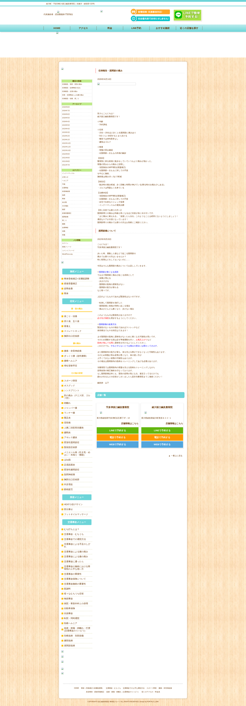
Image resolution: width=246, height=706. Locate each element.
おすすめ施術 (163, 28)
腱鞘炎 (67, 432)
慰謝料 (67, 589)
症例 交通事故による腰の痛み (73, 95)
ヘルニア (65, 180)
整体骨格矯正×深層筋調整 (76, 278)
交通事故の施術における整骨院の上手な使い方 (77, 567)
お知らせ (65, 177)
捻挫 (63, 195)
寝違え (67, 326)
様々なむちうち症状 (74, 593)
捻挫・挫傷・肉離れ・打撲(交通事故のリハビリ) (77, 629)
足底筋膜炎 (69, 465)
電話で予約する (118, 437)
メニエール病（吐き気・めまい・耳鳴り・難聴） (77, 453)
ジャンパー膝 (70, 408)
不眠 (63, 184)
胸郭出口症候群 (71, 336)
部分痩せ (68, 509)
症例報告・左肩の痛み (70, 91)
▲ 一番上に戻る (175, 456)
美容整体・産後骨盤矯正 (95, 692)
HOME (56, 28)
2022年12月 (66, 143)
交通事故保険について (75, 579)
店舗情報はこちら (130, 423)
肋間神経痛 (69, 474)
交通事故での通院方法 (75, 539)
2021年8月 (66, 161)
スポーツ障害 (70, 381)
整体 (63, 199)
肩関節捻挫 (69, 645)
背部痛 (67, 422)
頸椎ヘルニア (70, 623)
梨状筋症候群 (70, 447)
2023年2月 (66, 136)
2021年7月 (66, 165)
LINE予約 (136, 28)
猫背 (63, 209)
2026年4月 (66, 121)
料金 (109, 28)
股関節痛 (65, 217)
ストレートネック (72, 331)
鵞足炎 (67, 418)
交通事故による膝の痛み (76, 556)
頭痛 (63, 231)
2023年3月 (66, 132)
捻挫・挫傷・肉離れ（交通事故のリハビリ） (123, 692)
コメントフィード (68, 250)
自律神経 (65, 227)
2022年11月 (66, 147)
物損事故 (68, 598)
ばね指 (67, 460)
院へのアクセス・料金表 (151, 692)
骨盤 (63, 235)
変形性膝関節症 (71, 469)
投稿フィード (66, 247)
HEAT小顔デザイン (73, 504)
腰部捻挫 (68, 640)
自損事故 (68, 613)
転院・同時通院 (71, 618)
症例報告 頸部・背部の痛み (72, 84)
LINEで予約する (117, 430)
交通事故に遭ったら (74, 561)
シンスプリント (71, 390)
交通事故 (65, 188)
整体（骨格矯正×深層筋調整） (92, 688)
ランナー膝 (69, 413)
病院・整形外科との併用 (76, 603)
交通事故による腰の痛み (76, 551)
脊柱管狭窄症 (70, 365)
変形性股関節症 (71, 442)
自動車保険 (69, 608)
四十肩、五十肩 (71, 321)
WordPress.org (67, 254)
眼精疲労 (68, 489)
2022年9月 (66, 154)
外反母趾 (68, 484)
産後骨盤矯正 (66, 213)
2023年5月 (66, 125)
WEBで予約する (117, 444)
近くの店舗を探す (189, 28)
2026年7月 (66, 111)
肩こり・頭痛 (70, 316)
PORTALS (150, 702)
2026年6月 (66, 114)
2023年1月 (66, 140)
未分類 (64, 202)
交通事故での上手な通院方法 (134, 688)
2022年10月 (66, 150)
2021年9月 (66, 158)
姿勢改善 (68, 288)
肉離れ (67, 403)
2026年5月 (66, 118)
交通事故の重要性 (72, 574)
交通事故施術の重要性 (75, 584)
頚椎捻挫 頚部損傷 (74, 636)
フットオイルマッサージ (76, 514)
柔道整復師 (60, 14)
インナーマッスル (68, 173)
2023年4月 (66, 129)
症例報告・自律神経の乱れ (71, 88)
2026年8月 (66, 107)
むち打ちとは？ (71, 529)
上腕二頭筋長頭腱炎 (74, 427)
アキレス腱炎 (70, 437)
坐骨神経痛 (66, 191)
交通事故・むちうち (74, 534)
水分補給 (65, 206)
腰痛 (63, 224)
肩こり (64, 220)
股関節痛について (107, 231)
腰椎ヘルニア (70, 361)
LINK (157, 702)
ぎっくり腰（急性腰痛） (76, 356)
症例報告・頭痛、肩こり (70, 98)
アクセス (83, 28)
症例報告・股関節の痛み (110, 70)
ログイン (65, 243)
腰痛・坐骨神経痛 (72, 351)
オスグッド (69, 385)
